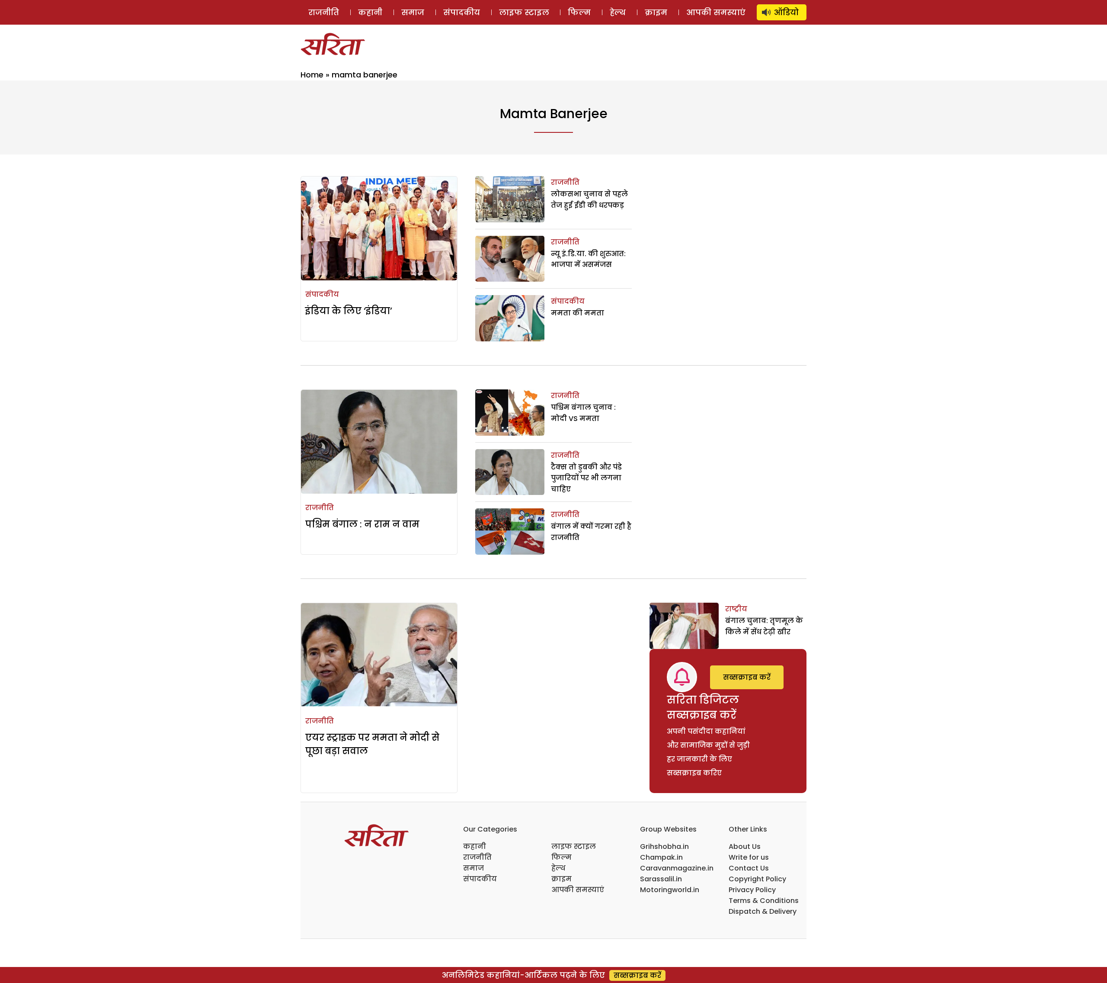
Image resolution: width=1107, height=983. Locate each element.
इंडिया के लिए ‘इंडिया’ (348, 311)
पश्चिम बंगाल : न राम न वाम (362, 524)
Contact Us (749, 868)
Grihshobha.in (664, 846)
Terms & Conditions (764, 901)
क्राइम (656, 12)
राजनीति (323, 12)
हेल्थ (618, 12)
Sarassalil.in (661, 879)
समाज (412, 12)
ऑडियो (786, 12)
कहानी (370, 12)
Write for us (749, 857)
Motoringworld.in (669, 890)
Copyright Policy (757, 879)
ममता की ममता (577, 313)
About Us (745, 846)
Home (312, 74)
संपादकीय (461, 12)
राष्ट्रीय (736, 609)
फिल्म (579, 12)
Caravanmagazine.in (676, 868)
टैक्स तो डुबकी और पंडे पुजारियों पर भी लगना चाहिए (586, 478)
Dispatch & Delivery (763, 911)
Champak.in (661, 857)
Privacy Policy (752, 890)
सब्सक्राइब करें (747, 677)
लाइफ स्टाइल (524, 12)
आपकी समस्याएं (715, 12)
